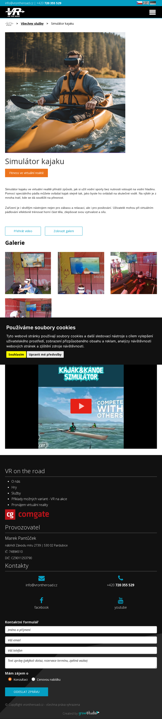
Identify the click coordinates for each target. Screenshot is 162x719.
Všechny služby (32, 23)
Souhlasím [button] (16, 354)
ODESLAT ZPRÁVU (26, 692)
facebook (41, 607)
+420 (48, 3)
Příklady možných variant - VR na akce (39, 499)
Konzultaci (21, 679)
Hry (14, 487)
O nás (15, 481)
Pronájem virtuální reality (29, 504)
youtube (121, 607)
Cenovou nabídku (49, 679)
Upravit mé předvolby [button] (45, 354)
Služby (16, 493)
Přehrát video (23, 231)
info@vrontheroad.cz (19, 3)
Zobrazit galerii (64, 231)
